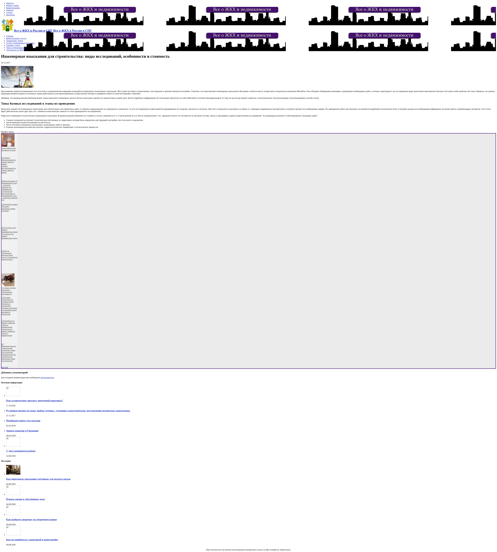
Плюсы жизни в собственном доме (25, 499)
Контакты (10, 15)
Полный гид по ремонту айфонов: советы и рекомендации (8, 332)
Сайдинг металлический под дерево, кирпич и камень (8, 169)
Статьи (9, 12)
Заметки (9, 10)
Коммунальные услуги (16, 38)
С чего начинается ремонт (21, 451)
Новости (10, 3)
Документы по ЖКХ (15, 50)
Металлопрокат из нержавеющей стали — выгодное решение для (9, 197)
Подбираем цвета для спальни (23, 420)
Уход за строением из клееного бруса (9, 258)
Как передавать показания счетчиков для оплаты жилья (38, 479)
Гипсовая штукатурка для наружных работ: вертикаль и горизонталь (9, 311)
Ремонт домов (12, 5)
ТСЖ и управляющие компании (20, 43)
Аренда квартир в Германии (22, 430)
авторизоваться (47, 377)
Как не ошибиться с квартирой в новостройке (32, 539)
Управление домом (14, 41)
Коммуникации (13, 8)
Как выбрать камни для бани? (8, 210)
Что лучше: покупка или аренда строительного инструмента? (8, 291)
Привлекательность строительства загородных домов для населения (8, 358)
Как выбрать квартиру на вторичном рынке (31, 519)
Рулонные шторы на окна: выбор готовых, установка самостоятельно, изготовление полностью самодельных (68, 410)
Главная (9, 36)
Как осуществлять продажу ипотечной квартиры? (34, 400)
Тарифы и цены (13, 45)
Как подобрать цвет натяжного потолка (8, 149)
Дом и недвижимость (15, 48)
